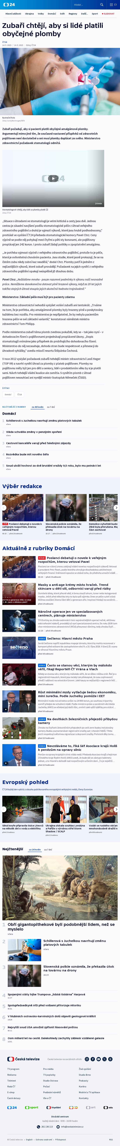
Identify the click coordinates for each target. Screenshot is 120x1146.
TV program (13, 1068)
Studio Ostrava (50, 1080)
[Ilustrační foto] (60, 81)
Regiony (73, 13)
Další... (84, 13)
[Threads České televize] (110, 1059)
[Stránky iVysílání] (54, 1107)
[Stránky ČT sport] (31, 1107)
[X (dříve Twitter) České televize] (104, 1059)
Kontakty (83, 1098)
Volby (41, 13)
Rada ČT (11, 1086)
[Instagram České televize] (87, 1059)
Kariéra (82, 1086)
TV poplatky (49, 1074)
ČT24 (4, 42)
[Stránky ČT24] (12, 1107)
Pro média (48, 1068)
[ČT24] (9, 4)
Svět (62, 13)
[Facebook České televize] (92, 1059)
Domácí (52, 13)
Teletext (11, 1080)
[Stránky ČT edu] (108, 1107)
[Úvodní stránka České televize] (23, 1059)
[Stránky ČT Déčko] (73, 1107)
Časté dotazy (13, 1098)
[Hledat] (102, 4)
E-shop (10, 1092)
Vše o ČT (47, 1098)
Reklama (11, 1074)
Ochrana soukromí (44, 1139)
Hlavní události (13, 13)
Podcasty (83, 1080)
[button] (53, 178)
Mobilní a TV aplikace (89, 1092)
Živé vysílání (85, 1068)
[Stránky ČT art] (90, 1107)
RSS (111, 1139)
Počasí (46, 1086)
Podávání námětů (52, 1092)
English (29, 1139)
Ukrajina (29, 13)
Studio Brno (85, 1074)
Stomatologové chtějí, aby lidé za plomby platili (23, 209)
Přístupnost (60, 1139)
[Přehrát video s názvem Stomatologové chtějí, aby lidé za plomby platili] (53, 178)
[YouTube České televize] (98, 1059)
